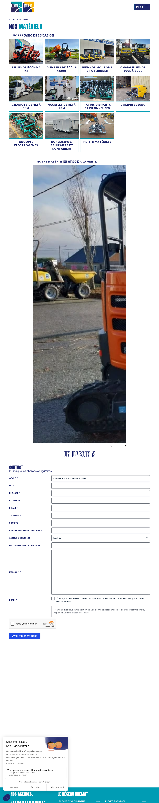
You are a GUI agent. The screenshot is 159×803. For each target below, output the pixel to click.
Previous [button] (113, 445)
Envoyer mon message (25, 635)
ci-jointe (84, 612)
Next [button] (123, 445)
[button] (142, 7)
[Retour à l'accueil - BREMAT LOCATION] (22, 7)
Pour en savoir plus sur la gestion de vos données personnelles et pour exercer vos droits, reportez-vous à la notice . (99, 611)
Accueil (12, 19)
